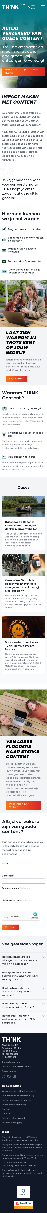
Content (6, 1109)
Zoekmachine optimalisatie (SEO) (19, 1091)
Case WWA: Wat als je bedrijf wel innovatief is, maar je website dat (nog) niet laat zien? (22, 1173)
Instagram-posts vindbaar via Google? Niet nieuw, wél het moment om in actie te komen (22, 1148)
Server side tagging (12, 1123)
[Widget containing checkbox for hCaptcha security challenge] (21, 916)
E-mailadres (8, 876)
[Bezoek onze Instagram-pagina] (3, 1076)
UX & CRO (7, 1114)
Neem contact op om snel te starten (21, 71)
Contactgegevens (11, 1062)
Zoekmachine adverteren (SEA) (18, 1096)
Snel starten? (16, 379)
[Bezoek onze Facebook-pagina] (9, 1076)
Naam (5, 864)
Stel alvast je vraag (17, 900)
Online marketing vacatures (16, 1067)
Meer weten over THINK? (19, 806)
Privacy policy (9, 1071)
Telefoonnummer (16, 888)
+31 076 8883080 (10, 1054)
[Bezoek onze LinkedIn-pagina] (14, 1076)
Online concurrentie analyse (16, 1100)
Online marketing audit (14, 1118)
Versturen (10, 927)
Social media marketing (14, 1105)
